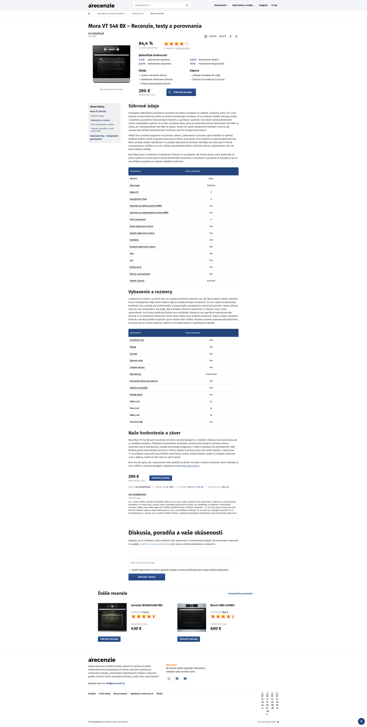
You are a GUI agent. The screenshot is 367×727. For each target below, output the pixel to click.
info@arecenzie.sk (115, 683)
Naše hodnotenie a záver (102, 125)
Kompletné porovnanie (240, 593)
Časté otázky (104, 694)
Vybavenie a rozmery (100, 120)
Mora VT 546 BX (98, 111)
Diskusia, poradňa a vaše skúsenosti (102, 130)
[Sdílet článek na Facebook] (230, 36)
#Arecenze (171, 665)
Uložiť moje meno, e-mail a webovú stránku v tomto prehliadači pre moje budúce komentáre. (180, 570)
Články (159, 694)
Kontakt (92, 694)
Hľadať (187, 5)
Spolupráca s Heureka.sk (141, 694)
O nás (274, 5)
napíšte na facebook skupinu (155, 544)
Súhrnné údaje (97, 116)
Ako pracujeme (120, 694)
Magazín (263, 5)
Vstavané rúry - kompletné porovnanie (104, 137)
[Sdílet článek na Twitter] (236, 36)
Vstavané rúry (182, 48)
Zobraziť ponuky (183, 92)
